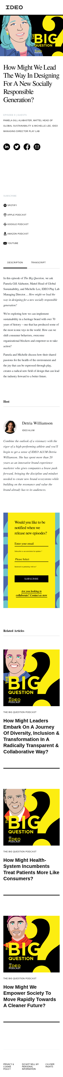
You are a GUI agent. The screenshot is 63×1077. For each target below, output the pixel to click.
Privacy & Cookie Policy (8, 1066)
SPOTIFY (12, 205)
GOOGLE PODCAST (18, 224)
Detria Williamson (37, 423)
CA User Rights (50, 1065)
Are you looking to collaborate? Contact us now (31, 593)
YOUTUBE (12, 243)
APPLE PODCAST (16, 215)
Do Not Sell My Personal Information (30, 1066)
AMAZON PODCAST (18, 234)
